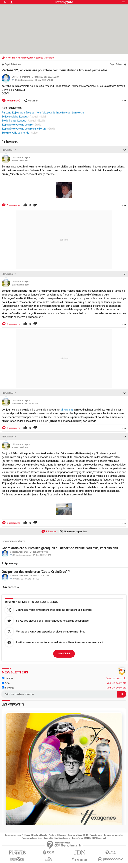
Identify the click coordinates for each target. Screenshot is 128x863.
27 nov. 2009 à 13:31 (20, 160)
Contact (62, 835)
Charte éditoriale (39, 835)
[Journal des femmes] (17, 852)
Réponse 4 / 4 (9, 436)
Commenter (13, 205)
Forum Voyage (25, 57)
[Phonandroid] (110, 859)
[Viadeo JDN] (48, 859)
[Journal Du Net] (79, 852)
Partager (33, 100)
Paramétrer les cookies (32, 838)
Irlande (50, 57)
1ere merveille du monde (15, 132)
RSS (86, 835)
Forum (11, 57)
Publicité (52, 835)
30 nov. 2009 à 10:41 (44, 80)
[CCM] (48, 852)
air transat (67, 409)
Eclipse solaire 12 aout (15, 116)
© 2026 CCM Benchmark (95, 838)
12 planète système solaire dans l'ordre (24, 128)
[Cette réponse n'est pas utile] (35, 205)
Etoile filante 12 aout (14, 120)
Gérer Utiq (48, 838)
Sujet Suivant (116, 64)
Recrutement (96, 835)
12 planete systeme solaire (17, 124)
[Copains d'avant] (17, 859)
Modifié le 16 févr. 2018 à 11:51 (25, 403)
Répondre (51, 531)
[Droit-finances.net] (110, 852)
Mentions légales (62, 838)
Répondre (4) (13, 100)
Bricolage (9, 687)
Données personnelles (113, 835)
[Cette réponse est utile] (25, 205)
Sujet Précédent (13, 64)
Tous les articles (75, 835)
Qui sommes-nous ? (14, 835)
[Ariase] (79, 859)
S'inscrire (64, 653)
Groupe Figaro (77, 838)
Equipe (27, 835)
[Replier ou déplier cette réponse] (124, 149)
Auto (7, 682)
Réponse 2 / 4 (9, 274)
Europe (39, 57)
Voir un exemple (116, 678)
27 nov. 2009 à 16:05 (20, 284)
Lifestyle (8, 678)
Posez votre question (75, 531)
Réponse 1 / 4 (9, 149)
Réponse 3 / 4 (9, 392)
